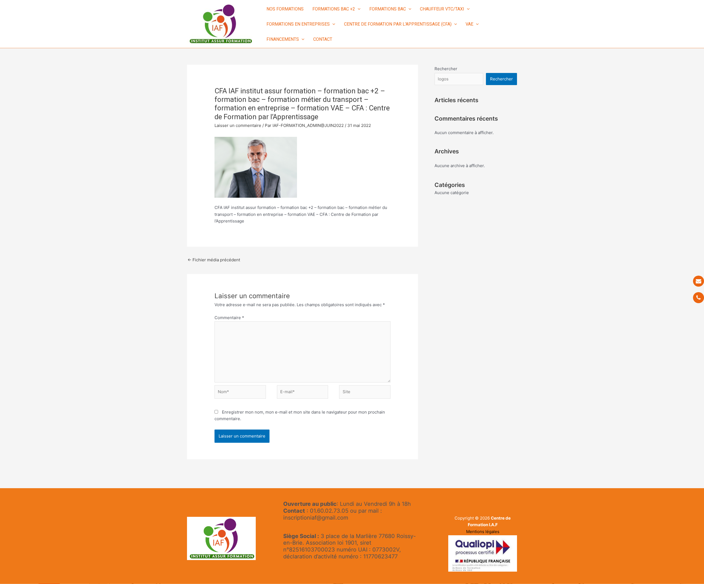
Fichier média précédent (214, 259)
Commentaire (229, 317)
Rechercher (446, 68)
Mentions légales (482, 531)
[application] (358, 9)
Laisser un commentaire (238, 125)
